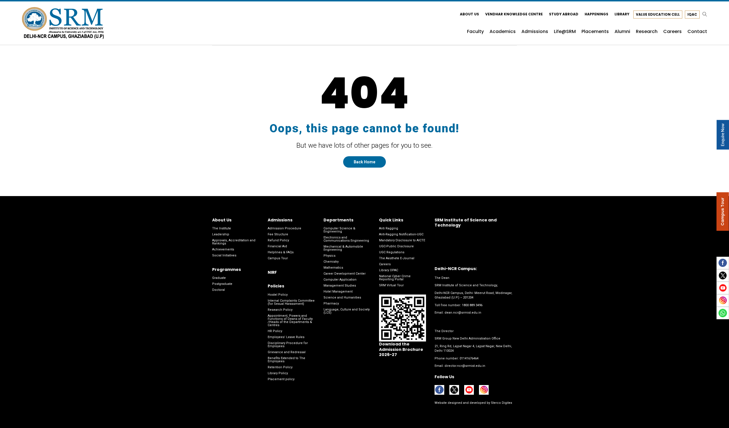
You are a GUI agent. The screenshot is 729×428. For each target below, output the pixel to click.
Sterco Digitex (501, 403)
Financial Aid (277, 246)
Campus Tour (278, 258)
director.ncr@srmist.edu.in (465, 366)
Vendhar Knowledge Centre (514, 14)
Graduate (219, 278)
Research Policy (280, 310)
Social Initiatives (224, 255)
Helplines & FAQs (281, 252)
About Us (469, 14)
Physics (329, 256)
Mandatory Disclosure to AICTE (402, 240)
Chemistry (331, 262)
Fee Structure (278, 234)
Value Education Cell (658, 14)
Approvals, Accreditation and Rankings (233, 241)
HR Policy (275, 331)
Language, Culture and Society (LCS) (346, 311)
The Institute (221, 228)
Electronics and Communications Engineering (346, 239)
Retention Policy (280, 367)
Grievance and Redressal (287, 352)
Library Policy (278, 373)
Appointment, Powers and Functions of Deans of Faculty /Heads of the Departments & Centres (290, 320)
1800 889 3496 (472, 305)
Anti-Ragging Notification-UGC (401, 234)
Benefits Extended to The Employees (286, 359)
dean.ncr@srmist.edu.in (463, 312)
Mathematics (333, 267)
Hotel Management (338, 291)
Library (622, 14)
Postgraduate (222, 284)
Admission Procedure (284, 228)
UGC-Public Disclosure (396, 246)
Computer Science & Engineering (339, 230)
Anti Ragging (388, 228)
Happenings (596, 14)
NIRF (272, 272)
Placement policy (281, 379)
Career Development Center (344, 273)
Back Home (364, 162)
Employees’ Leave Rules (286, 337)
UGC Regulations (391, 252)
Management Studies (339, 285)
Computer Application (340, 279)
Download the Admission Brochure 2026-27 (401, 349)
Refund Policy (278, 240)
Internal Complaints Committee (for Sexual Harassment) (291, 302)
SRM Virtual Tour (391, 285)
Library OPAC (388, 270)
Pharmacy (331, 303)
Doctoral (218, 290)
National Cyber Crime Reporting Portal (395, 277)
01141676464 (469, 358)
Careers (385, 264)
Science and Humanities (342, 297)
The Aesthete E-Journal (396, 258)
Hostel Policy (278, 295)
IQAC (692, 14)
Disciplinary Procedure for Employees (288, 344)
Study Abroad (563, 14)
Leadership (220, 234)
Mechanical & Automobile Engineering (343, 248)
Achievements (223, 249)
